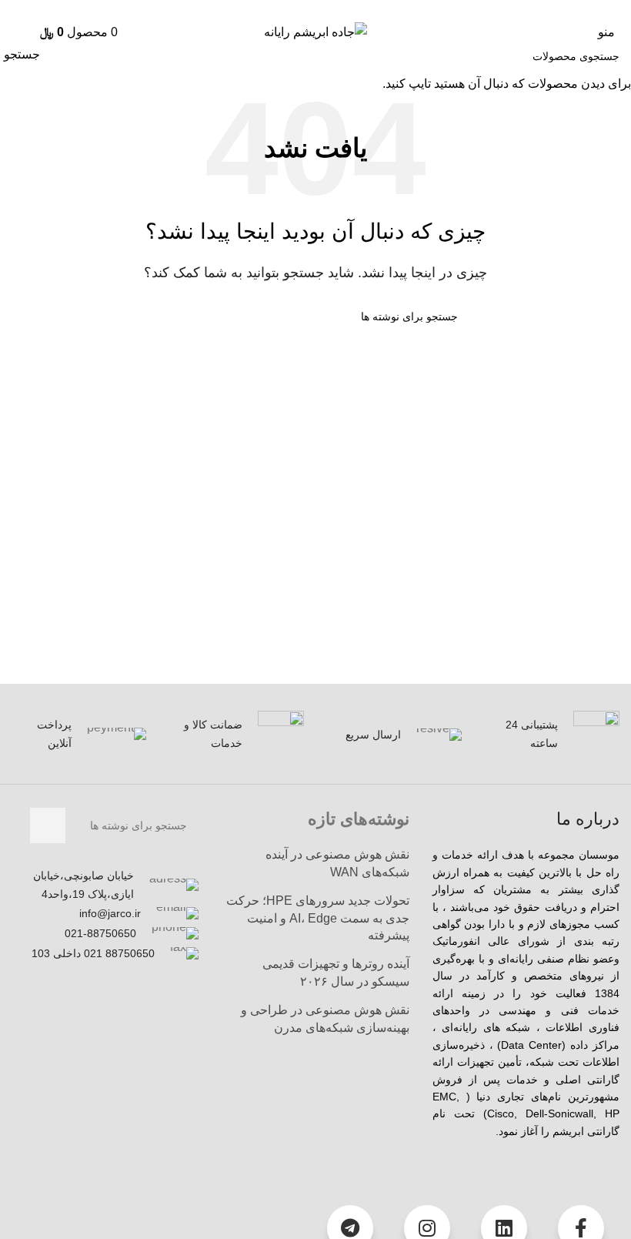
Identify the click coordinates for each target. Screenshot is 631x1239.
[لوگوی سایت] (315, 31)
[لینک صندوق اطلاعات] (552, 734)
